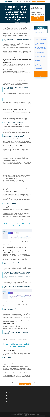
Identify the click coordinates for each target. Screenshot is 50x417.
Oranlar (21, 1)
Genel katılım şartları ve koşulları (30, 414)
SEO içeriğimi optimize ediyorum (25, 384)
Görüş (24, 1)
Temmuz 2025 (8, 392)
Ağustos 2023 (8, 401)
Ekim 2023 (7, 398)
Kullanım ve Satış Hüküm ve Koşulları (17, 414)
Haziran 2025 (8, 393)
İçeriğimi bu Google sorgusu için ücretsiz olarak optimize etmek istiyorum (37, 18)
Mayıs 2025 (7, 395)
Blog (6, 408)
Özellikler (18, 1)
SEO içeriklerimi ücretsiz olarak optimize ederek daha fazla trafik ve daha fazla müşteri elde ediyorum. (40, 74)
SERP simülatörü (26, 415)
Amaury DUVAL (29, 413)
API (21, 415)
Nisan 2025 (7, 396)
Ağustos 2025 (8, 390)
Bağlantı (27, 1)
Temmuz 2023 (8, 403)
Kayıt (30, 1)
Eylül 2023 (7, 400)
